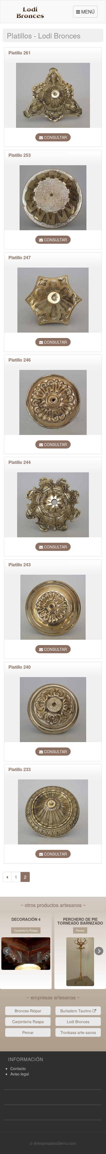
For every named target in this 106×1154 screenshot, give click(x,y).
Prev (7, 951)
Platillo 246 (19, 360)
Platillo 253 (19, 155)
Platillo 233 (19, 769)
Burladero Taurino (76, 1010)
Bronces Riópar (28, 1010)
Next (99, 951)
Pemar (28, 1032)
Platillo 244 (19, 462)
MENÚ (86, 13)
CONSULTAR (55, 137)
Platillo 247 (19, 257)
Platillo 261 (19, 53)
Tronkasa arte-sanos (78, 1032)
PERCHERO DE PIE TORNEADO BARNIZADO (80, 921)
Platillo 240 (19, 667)
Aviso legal (19, 1074)
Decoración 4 (25, 919)
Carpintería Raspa (28, 1021)
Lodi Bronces (78, 1021)
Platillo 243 (19, 564)
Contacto (18, 1068)
